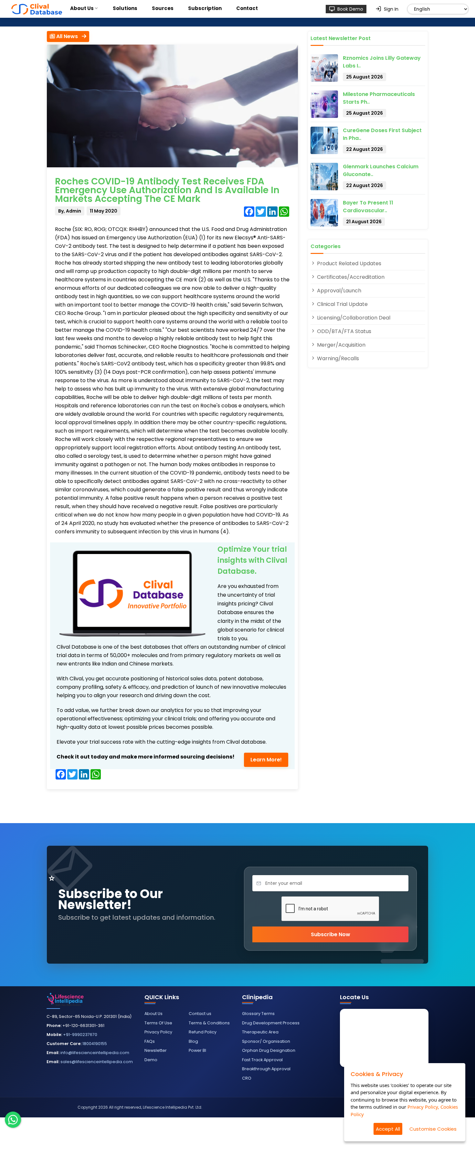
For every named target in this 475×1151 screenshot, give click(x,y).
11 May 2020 (103, 211)
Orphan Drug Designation (268, 1050)
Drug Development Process (271, 1023)
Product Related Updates (348, 263)
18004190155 (94, 1043)
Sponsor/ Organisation (266, 1041)
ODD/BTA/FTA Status (343, 331)
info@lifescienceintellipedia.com (94, 1052)
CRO (246, 1078)
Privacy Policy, (423, 1107)
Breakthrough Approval (266, 1069)
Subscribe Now (330, 934)
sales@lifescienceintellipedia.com (96, 1061)
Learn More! (266, 759)
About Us (82, 8)
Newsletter (155, 1050)
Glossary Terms (258, 1013)
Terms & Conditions (209, 1023)
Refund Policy (202, 1032)
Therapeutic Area (260, 1032)
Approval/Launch (338, 290)
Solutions (125, 8)
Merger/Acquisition (340, 345)
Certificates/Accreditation (350, 277)
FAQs (149, 1041)
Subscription (205, 8)
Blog (193, 1041)
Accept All (388, 1128)
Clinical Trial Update (342, 304)
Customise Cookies (433, 1128)
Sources (163, 8)
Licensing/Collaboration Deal (353, 317)
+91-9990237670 (80, 1034)
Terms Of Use (158, 1023)
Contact (247, 8)
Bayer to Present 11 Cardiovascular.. (368, 206)
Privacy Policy (158, 1032)
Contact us (200, 1013)
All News (68, 36)
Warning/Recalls (337, 358)
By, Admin (69, 211)
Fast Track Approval (262, 1059)
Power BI (197, 1050)
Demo (150, 1059)
